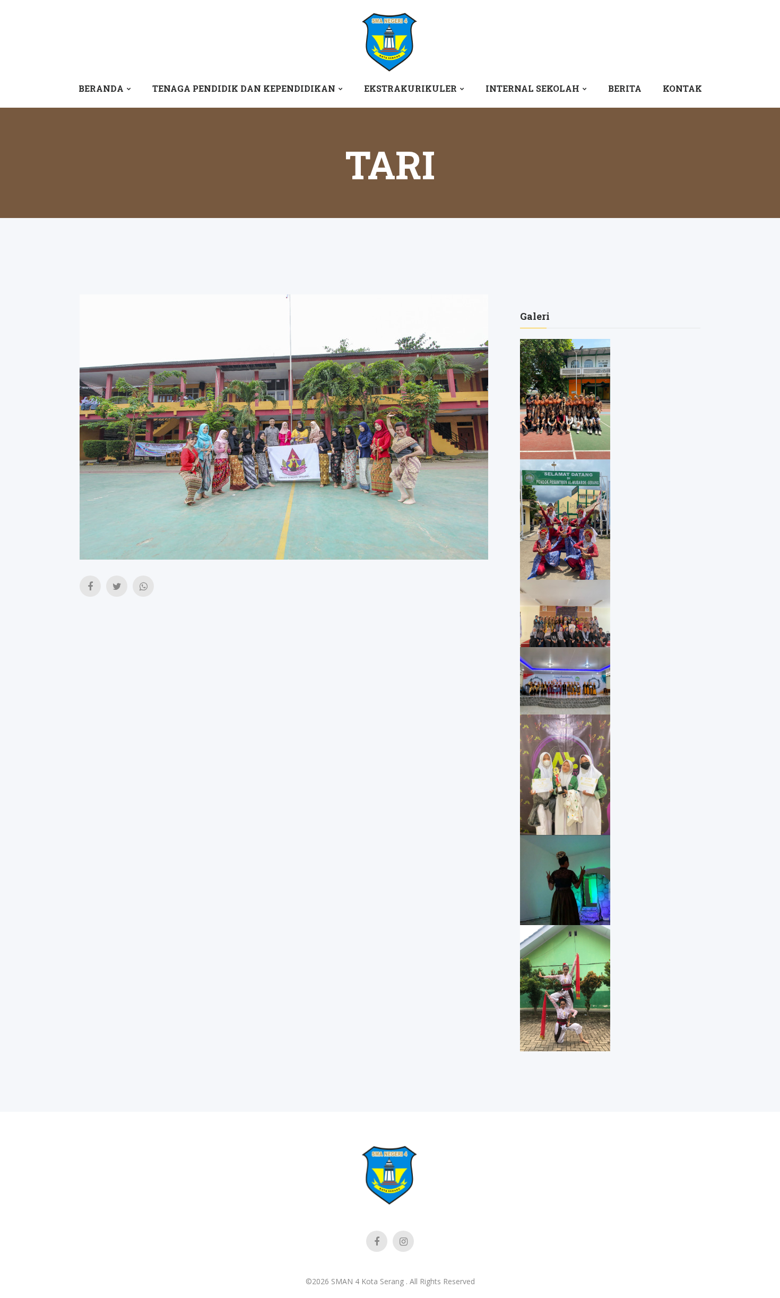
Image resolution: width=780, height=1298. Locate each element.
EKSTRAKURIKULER (410, 88)
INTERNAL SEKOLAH (532, 88)
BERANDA (101, 88)
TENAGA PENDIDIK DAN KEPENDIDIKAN (243, 88)
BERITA (625, 88)
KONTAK (682, 88)
